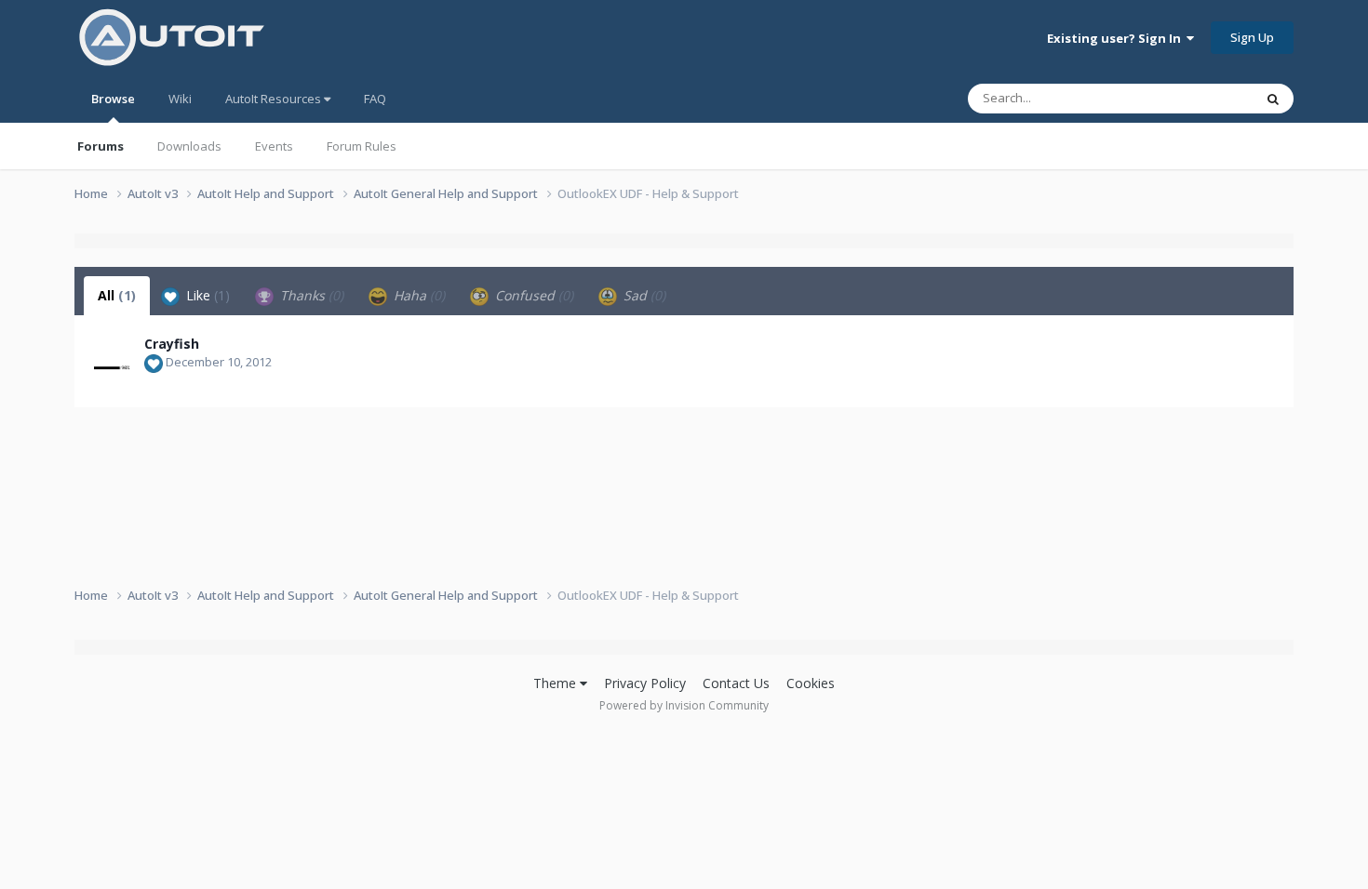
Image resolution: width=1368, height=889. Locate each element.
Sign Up (1252, 37)
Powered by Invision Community (684, 705)
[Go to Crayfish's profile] (113, 354)
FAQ (375, 98)
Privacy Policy (645, 683)
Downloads (189, 146)
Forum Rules (361, 146)
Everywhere (1197, 98)
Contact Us (736, 683)
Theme (556, 683)
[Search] (1273, 98)
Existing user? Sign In (1117, 38)
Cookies (810, 683)
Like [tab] (206, 295)
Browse (113, 98)
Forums (100, 146)
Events (274, 146)
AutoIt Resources (274, 98)
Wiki (180, 98)
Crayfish (171, 343)
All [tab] (117, 295)
